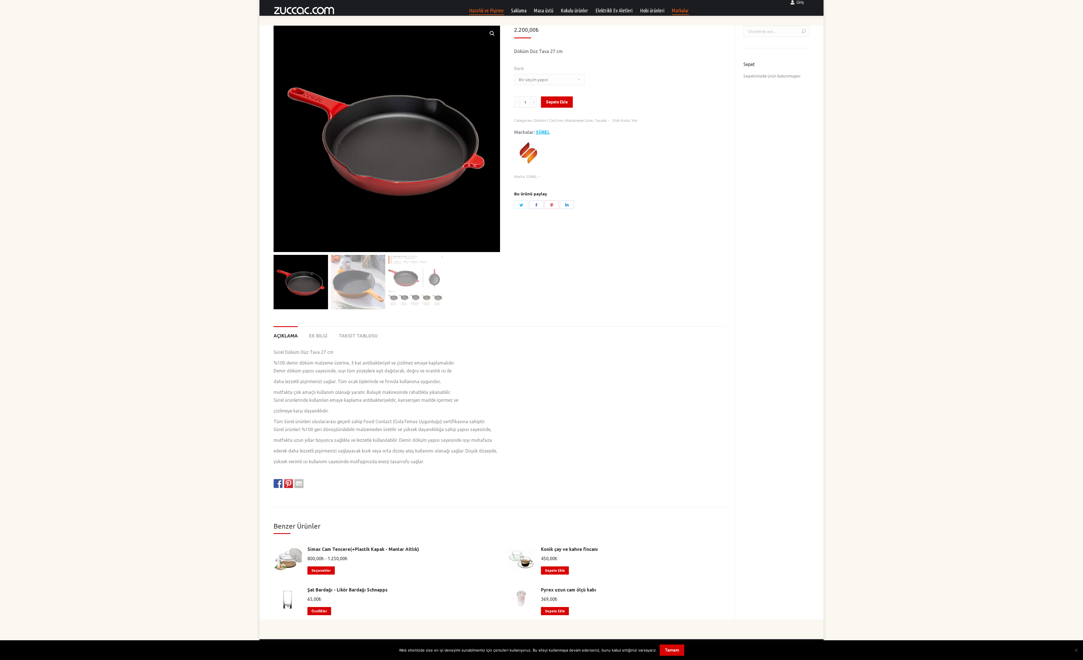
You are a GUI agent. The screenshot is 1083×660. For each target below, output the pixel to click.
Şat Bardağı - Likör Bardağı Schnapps (347, 589)
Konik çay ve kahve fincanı (569, 549)
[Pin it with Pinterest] (288, 483)
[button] (492, 33)
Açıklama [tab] (286, 335)
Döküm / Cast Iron (548, 120)
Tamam (672, 650)
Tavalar (601, 120)
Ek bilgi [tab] (318, 335)
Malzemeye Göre (579, 120)
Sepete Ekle (557, 102)
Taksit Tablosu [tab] (358, 335)
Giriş (800, 2)
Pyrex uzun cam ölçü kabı (568, 589)
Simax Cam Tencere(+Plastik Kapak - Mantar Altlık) (363, 549)
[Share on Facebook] (278, 483)
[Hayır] (1076, 650)
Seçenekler (321, 571)
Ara (803, 31)
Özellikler (319, 611)
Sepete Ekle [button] (555, 571)
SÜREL (543, 132)
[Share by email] (298, 483)
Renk (519, 68)
